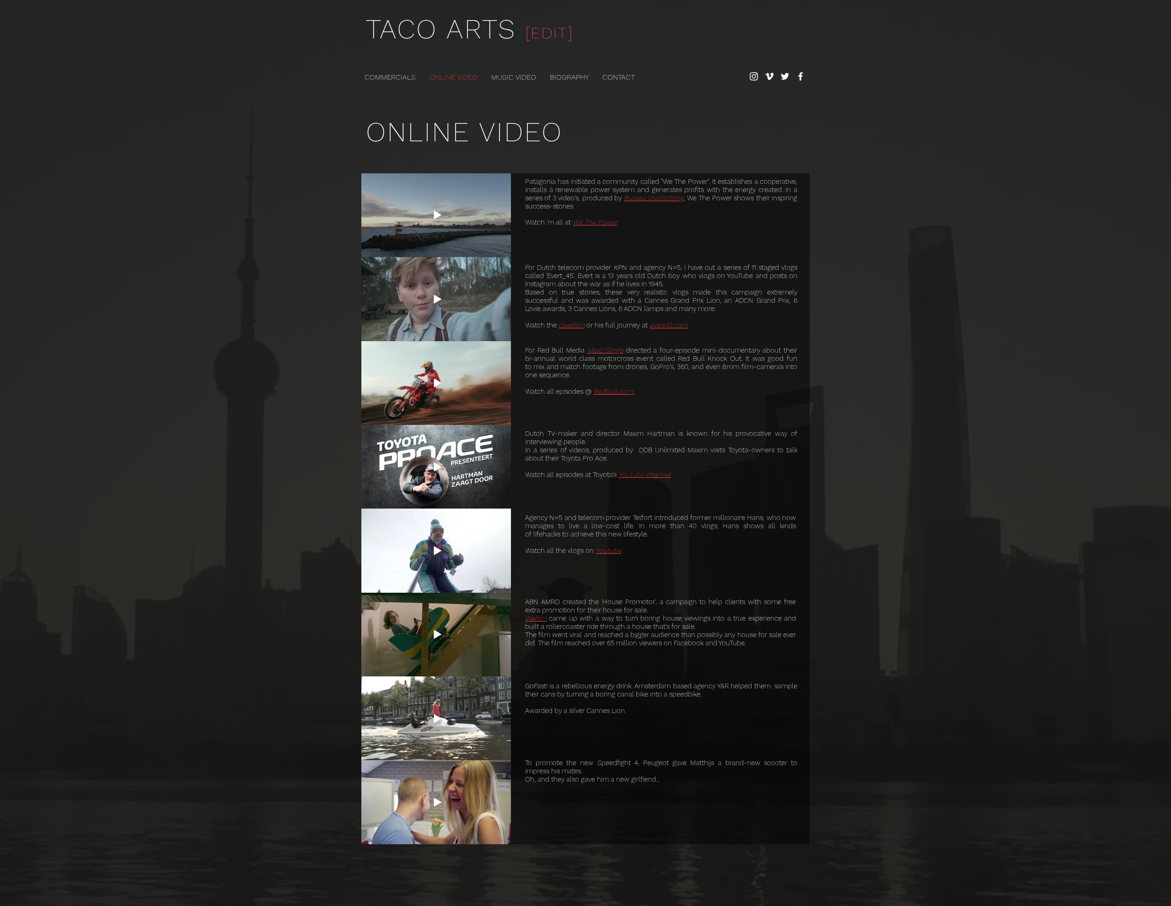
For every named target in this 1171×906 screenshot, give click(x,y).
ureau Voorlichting (656, 198)
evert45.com (669, 325)
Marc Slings (605, 350)
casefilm (572, 325)
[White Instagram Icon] (753, 76)
